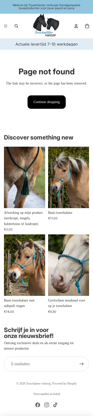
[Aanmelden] (81, 364)
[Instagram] (47, 405)
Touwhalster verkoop (38, 383)
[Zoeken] (16, 26)
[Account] (76, 26)
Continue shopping (46, 102)
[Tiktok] (55, 405)
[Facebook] (38, 405)
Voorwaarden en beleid (46, 394)
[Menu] (5, 26)
